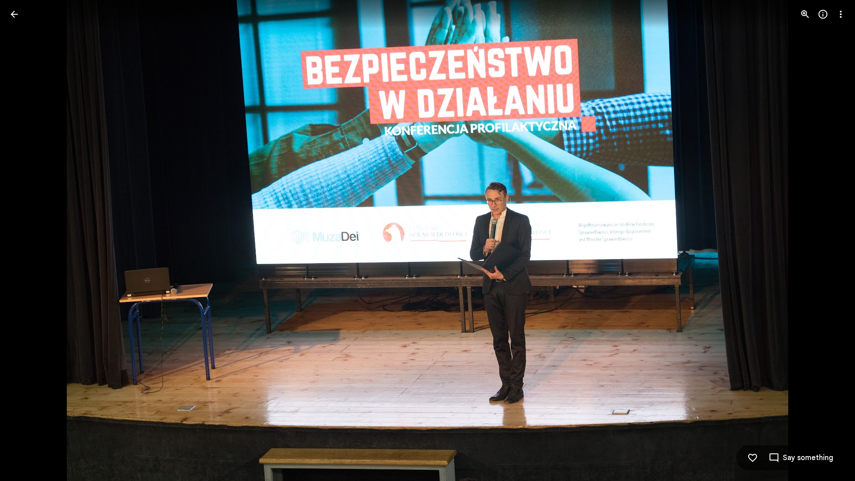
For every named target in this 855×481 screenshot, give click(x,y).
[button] (24, 240)
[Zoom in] (805, 14)
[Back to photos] (14, 14)
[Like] (752, 457)
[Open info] (823, 14)
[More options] (841, 14)
